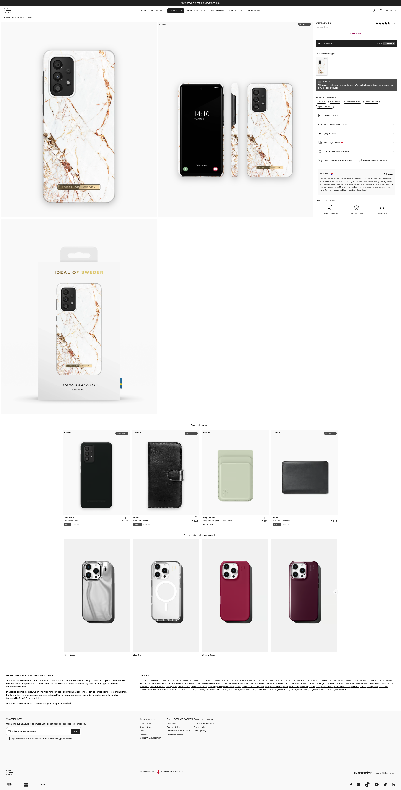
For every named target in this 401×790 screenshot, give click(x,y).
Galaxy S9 (307, 690)
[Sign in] (375, 11)
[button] (374, 772)
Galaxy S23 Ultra (342, 687)
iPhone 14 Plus (350, 680)
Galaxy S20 (227, 690)
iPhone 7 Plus (367, 683)
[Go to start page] (7, 10)
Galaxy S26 (171, 687)
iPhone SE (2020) (320, 683)
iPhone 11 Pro (252, 683)
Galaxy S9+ (318, 690)
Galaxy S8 (329, 690)
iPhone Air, (185, 680)
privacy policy (66, 738)
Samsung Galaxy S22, (361, 687)
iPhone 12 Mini (222, 683)
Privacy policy (200, 727)
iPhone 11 (262, 683)
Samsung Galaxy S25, (218, 687)
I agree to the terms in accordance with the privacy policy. (42, 738)
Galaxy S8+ (340, 690)
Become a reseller (175, 734)
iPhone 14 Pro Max (365, 680)
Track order (145, 723)
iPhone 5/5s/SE (157, 687)
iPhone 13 (379, 680)
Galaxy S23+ (327, 687)
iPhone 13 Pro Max (152, 683)
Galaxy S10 (272, 690)
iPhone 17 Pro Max (171, 680)
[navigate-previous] (335, 591)
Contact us (145, 727)
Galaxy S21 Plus (197, 690)
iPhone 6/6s (380, 683)
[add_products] (126, 518)
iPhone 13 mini (168, 683)
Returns (144, 734)
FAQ (142, 731)
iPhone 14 (325, 680)
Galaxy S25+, (234, 687)
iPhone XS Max (285, 683)
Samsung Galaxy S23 (310, 687)
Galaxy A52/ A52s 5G (167, 690)
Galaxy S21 (183, 690)
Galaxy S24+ (276, 687)
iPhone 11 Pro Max (237, 683)
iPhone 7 (356, 683)
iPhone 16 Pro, (228, 680)
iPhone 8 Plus (345, 683)
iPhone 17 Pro (156, 680)
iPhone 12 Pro (182, 683)
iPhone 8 (334, 683)
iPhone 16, (217, 680)
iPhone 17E (195, 680)
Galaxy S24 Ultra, (291, 687)
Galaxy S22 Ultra (148, 690)
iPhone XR (297, 683)
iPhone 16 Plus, (241, 680)
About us (171, 723)
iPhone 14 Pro (336, 680)
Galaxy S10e (296, 690)
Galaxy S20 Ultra (258, 690)
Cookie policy (200, 731)
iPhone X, (307, 683)
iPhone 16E (206, 680)
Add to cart (356, 43)
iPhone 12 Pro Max (206, 683)
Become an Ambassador (178, 731)
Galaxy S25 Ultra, (250, 687)
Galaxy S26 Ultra (199, 687)
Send (75, 731)
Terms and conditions (204, 723)
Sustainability (173, 727)
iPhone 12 (193, 683)
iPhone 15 (270, 680)
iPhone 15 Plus (295, 680)
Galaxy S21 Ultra (213, 690)
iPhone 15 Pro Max (311, 680)
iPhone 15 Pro (281, 680)
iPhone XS (272, 683)
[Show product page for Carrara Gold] (321, 66)
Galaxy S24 (263, 687)
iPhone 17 (144, 680)
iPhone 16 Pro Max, (257, 680)
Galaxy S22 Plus (380, 687)
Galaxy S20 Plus (241, 690)
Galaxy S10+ (283, 690)
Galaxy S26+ (184, 687)
